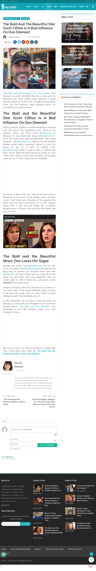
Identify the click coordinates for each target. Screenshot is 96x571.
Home (28, 7)
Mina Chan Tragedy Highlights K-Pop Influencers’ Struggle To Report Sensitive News (78, 120)
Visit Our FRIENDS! (72, 97)
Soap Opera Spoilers (20, 549)
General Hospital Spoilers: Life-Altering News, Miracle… (85, 498)
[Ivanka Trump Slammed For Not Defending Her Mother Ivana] (70, 511)
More (81, 7)
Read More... (6, 505)
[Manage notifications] (90, 566)
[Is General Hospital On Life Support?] (70, 488)
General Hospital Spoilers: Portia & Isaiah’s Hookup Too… (53, 488)
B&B (48, 7)
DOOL (36, 7)
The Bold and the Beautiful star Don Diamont (27, 93)
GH (43, 7)
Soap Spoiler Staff (55, 549)
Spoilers (25, 18)
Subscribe (25, 524)
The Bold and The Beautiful (12, 18)
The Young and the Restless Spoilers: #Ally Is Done (15, 401)
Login (4, 421)
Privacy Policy (75, 549)
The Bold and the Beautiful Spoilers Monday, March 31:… (84, 525)
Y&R (55, 7)
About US (4, 1)
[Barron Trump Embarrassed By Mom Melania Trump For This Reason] (38, 516)
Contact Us (13, 1)
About (38, 549)
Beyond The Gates (68, 7)
